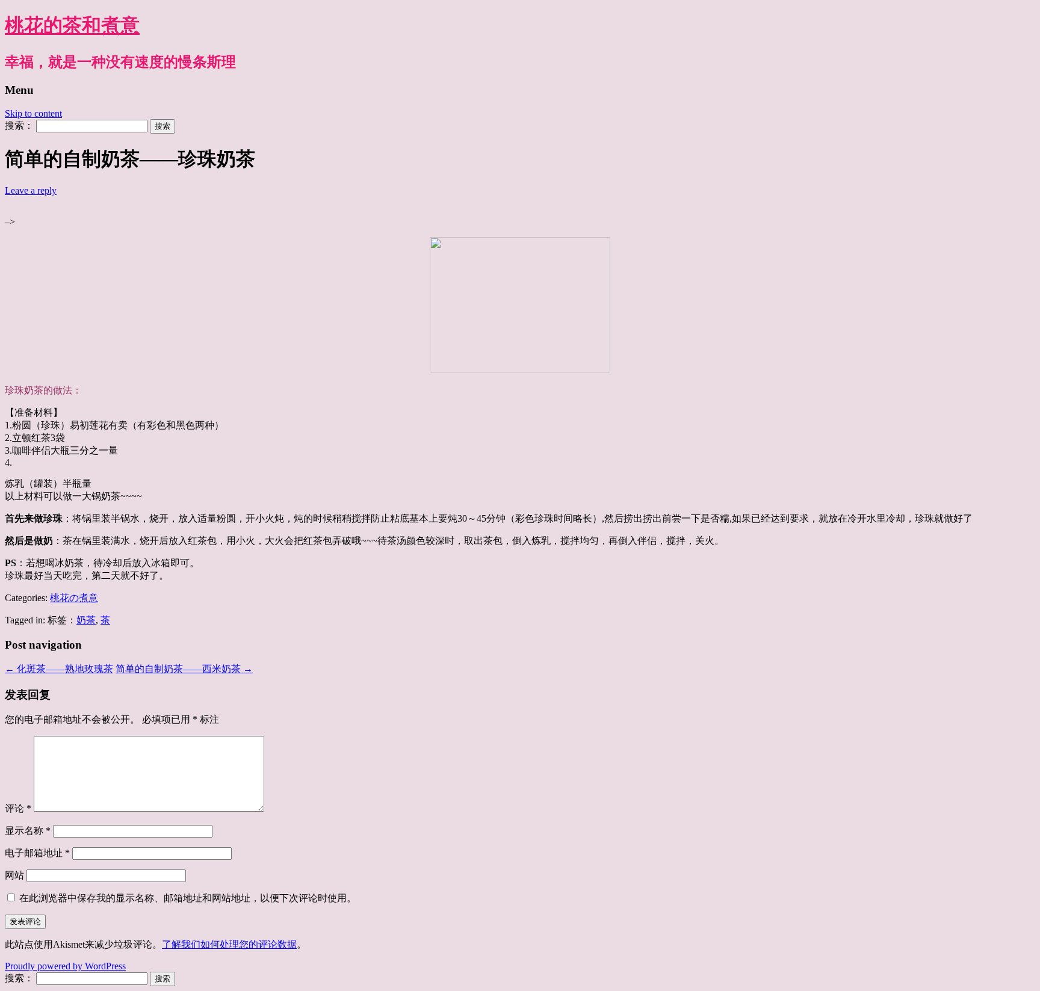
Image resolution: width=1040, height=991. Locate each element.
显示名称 (28, 831)
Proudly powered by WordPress (65, 966)
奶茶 (86, 620)
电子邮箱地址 (37, 853)
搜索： (19, 125)
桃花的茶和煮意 (72, 25)
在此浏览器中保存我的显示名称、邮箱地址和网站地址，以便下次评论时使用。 (187, 898)
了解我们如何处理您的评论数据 (229, 944)
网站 (14, 875)
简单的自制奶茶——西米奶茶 (184, 669)
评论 (18, 808)
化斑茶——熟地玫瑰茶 (59, 669)
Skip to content (33, 113)
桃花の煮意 (74, 598)
